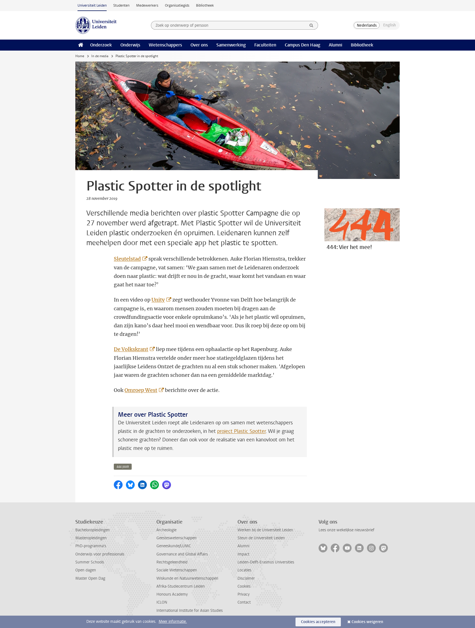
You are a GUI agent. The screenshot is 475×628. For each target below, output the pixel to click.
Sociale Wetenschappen (176, 570)
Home (79, 56)
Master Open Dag (90, 578)
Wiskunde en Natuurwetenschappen (187, 578)
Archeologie (166, 530)
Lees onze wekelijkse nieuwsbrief (346, 530)
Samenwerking (231, 45)
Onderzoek (101, 45)
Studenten (121, 5)
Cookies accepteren (318, 621)
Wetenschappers (165, 45)
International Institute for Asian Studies (189, 610)
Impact (243, 554)
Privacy (244, 594)
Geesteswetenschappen (176, 538)
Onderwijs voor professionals (99, 554)
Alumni (335, 45)
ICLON (161, 602)
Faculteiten (265, 45)
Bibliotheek (205, 5)
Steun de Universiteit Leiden (261, 538)
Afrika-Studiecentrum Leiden (180, 586)
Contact (244, 602)
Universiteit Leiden (92, 5)
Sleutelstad (127, 259)
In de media (99, 56)
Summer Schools (89, 562)
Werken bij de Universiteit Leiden (265, 530)
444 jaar (123, 467)
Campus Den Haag (302, 45)
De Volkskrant (131, 349)
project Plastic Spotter (241, 431)
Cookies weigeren (367, 621)
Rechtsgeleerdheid (171, 562)
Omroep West (141, 390)
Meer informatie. (173, 621)
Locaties (244, 570)
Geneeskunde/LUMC (173, 546)
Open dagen (85, 570)
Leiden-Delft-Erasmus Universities (266, 562)
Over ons (199, 45)
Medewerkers (147, 5)
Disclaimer (246, 578)
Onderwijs (130, 45)
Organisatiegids (177, 5)
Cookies (244, 586)
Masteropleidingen (91, 538)
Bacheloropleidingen (92, 530)
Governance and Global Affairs (182, 554)
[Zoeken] (311, 25)
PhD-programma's (90, 546)
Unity (158, 300)
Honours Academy (172, 594)
